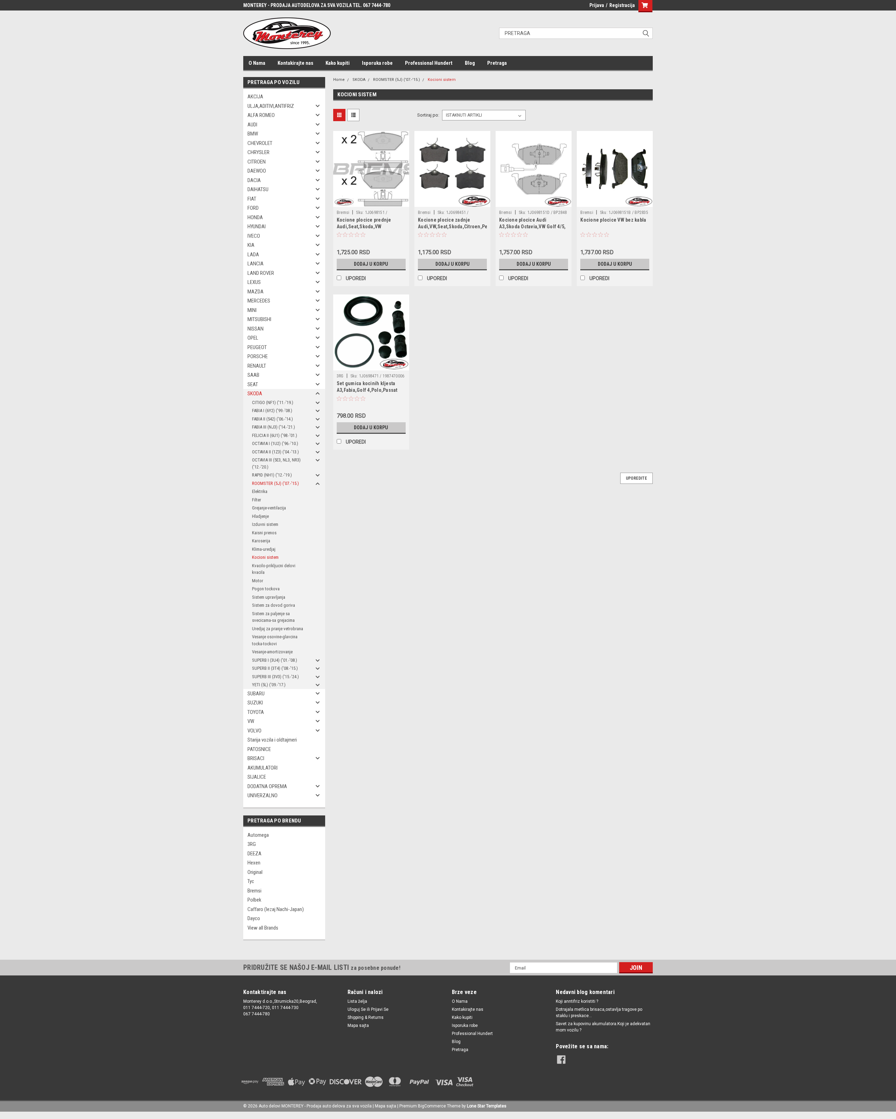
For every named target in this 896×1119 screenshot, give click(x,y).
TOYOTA (255, 712)
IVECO (253, 236)
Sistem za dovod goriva (273, 605)
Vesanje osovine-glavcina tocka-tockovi (275, 640)
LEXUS (254, 282)
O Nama (256, 63)
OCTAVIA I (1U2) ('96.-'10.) (275, 443)
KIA (250, 245)
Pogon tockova (266, 588)
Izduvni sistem (265, 524)
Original (254, 872)
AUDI (252, 124)
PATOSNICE (259, 749)
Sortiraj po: (428, 115)
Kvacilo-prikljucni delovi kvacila (273, 569)
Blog (470, 63)
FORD (253, 208)
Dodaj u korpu (371, 264)
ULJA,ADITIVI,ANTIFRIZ (270, 106)
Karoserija (261, 540)
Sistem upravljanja (268, 597)
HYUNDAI (256, 226)
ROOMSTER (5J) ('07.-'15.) (275, 483)
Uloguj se (357, 1009)
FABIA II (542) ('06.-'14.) (272, 419)
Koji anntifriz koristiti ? (577, 1001)
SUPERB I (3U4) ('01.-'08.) (274, 660)
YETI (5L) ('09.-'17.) (269, 684)
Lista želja (357, 1001)
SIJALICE (256, 777)
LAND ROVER (260, 273)
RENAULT (256, 366)
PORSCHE (257, 356)
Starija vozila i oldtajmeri (272, 740)
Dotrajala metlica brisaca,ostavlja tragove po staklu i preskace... (599, 1012)
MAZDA (255, 292)
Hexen (253, 863)
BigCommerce (432, 1106)
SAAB (253, 375)
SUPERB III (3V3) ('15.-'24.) (275, 676)
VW (250, 721)
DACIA (254, 180)
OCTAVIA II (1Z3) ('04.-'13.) (275, 451)
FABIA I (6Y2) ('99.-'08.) (272, 410)
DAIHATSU (257, 189)
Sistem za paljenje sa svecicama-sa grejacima (273, 617)
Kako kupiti (338, 63)
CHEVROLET (259, 143)
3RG (251, 844)
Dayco (253, 918)
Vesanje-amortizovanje (272, 651)
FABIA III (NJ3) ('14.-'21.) (273, 427)
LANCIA (255, 263)
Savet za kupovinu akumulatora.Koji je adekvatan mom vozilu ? (603, 1027)
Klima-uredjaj (263, 549)
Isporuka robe (377, 63)
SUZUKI (255, 703)
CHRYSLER (258, 152)
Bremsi (254, 891)
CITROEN (256, 162)
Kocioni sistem (265, 557)
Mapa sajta (358, 1025)
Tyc (250, 881)
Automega (258, 835)
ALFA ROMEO (261, 115)
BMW (252, 134)
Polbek (254, 900)
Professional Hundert (429, 63)
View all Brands (262, 928)
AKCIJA (255, 96)
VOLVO (254, 731)
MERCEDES (258, 301)
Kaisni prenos (264, 532)
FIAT (251, 199)
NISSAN (255, 329)
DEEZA (254, 853)
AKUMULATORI (262, 768)
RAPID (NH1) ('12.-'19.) (272, 475)
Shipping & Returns (366, 1017)
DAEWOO (256, 171)
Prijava (596, 5)
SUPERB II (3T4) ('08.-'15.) (275, 668)
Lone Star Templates (486, 1106)
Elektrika (259, 491)
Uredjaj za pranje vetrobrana (277, 628)
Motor (257, 580)
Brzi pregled (371, 201)
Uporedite (636, 478)
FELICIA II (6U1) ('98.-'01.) (274, 435)
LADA (253, 254)
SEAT (252, 384)
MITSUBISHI (259, 319)
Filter (256, 499)
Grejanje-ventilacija (269, 507)
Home (339, 79)
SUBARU (256, 693)
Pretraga (497, 63)
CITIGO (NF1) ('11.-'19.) (272, 402)
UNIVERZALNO (262, 795)
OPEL (252, 338)
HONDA (255, 217)
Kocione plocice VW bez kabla (613, 220)
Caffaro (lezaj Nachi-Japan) (275, 909)
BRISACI (255, 758)
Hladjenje (260, 516)
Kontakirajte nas (295, 63)
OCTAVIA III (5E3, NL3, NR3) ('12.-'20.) (276, 463)
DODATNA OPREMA (267, 786)
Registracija (622, 5)
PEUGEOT (257, 347)
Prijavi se (379, 1009)
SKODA (254, 393)
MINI (252, 310)
